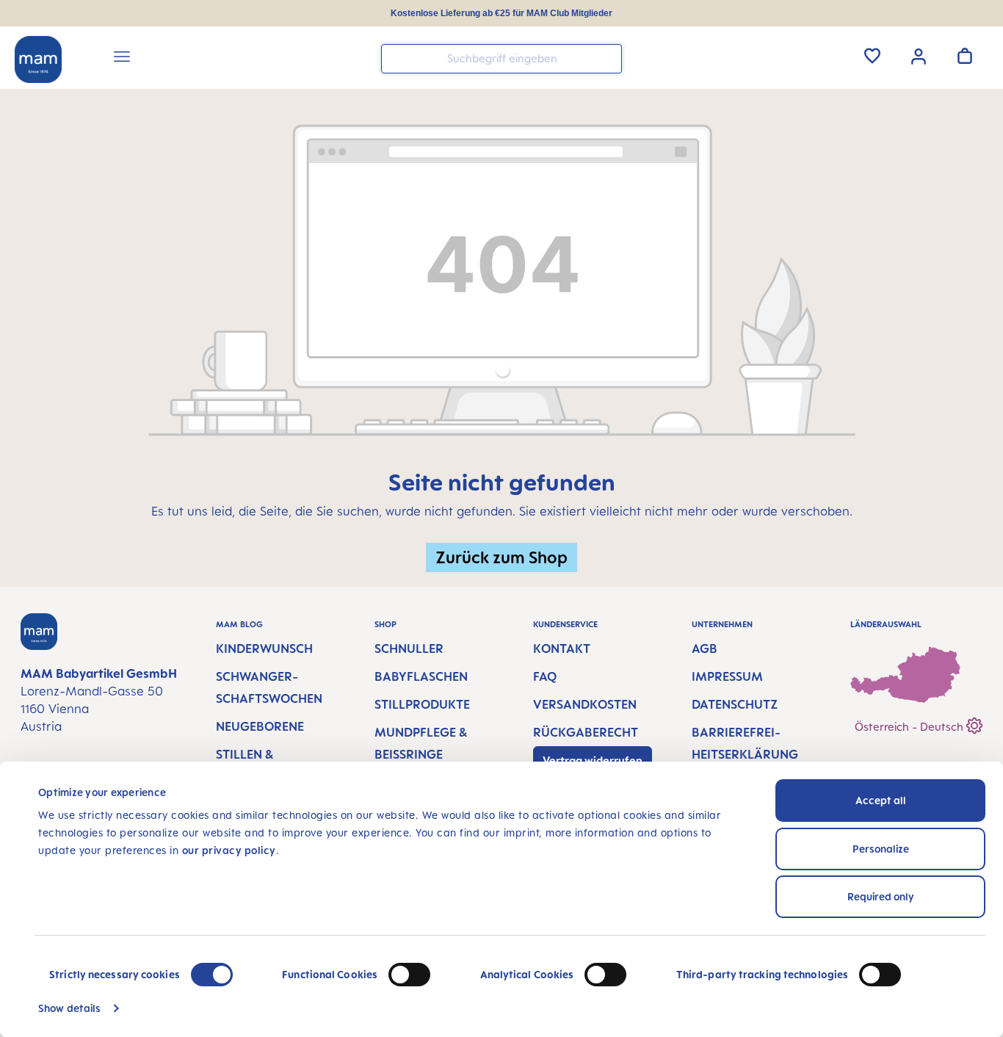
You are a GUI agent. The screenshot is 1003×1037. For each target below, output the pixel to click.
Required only (880, 896)
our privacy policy (229, 850)
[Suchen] (607, 57)
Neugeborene (260, 726)
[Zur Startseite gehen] (38, 59)
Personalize (880, 848)
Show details (69, 1008)
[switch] (409, 974)
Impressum (727, 676)
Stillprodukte (422, 704)
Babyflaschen (421, 676)
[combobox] (501, 58)
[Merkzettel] (872, 55)
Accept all (880, 800)
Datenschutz (735, 704)
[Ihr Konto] (918, 55)
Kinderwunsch (264, 648)
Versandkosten (585, 704)
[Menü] (122, 58)
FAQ (545, 676)
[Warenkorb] (965, 55)
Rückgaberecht (585, 732)
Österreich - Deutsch (910, 726)
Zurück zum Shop (501, 557)
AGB (704, 648)
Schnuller (408, 648)
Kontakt (561, 648)
